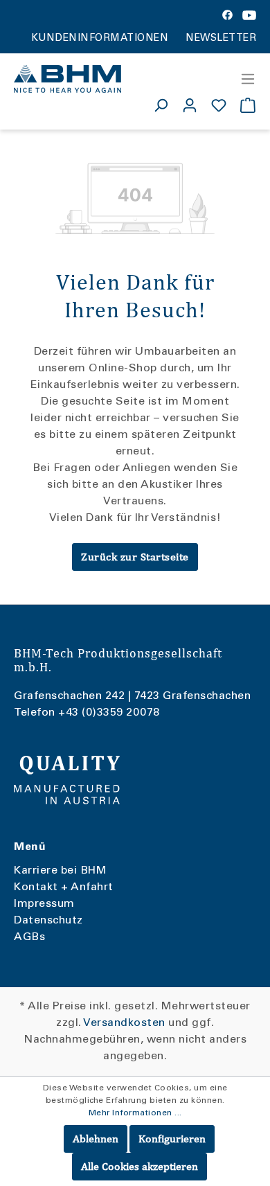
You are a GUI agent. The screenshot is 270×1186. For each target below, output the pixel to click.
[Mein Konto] (189, 105)
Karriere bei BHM (60, 870)
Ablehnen (95, 1138)
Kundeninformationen (100, 39)
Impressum (44, 904)
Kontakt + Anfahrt (64, 887)
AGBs (29, 937)
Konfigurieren (172, 1138)
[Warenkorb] (244, 105)
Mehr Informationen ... (135, 1113)
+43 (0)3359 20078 (109, 712)
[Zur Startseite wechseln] (67, 79)
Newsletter (221, 39)
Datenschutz (48, 920)
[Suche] (160, 105)
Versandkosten (124, 1023)
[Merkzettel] (218, 105)
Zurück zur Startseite (135, 556)
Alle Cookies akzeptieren (139, 1166)
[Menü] (243, 79)
